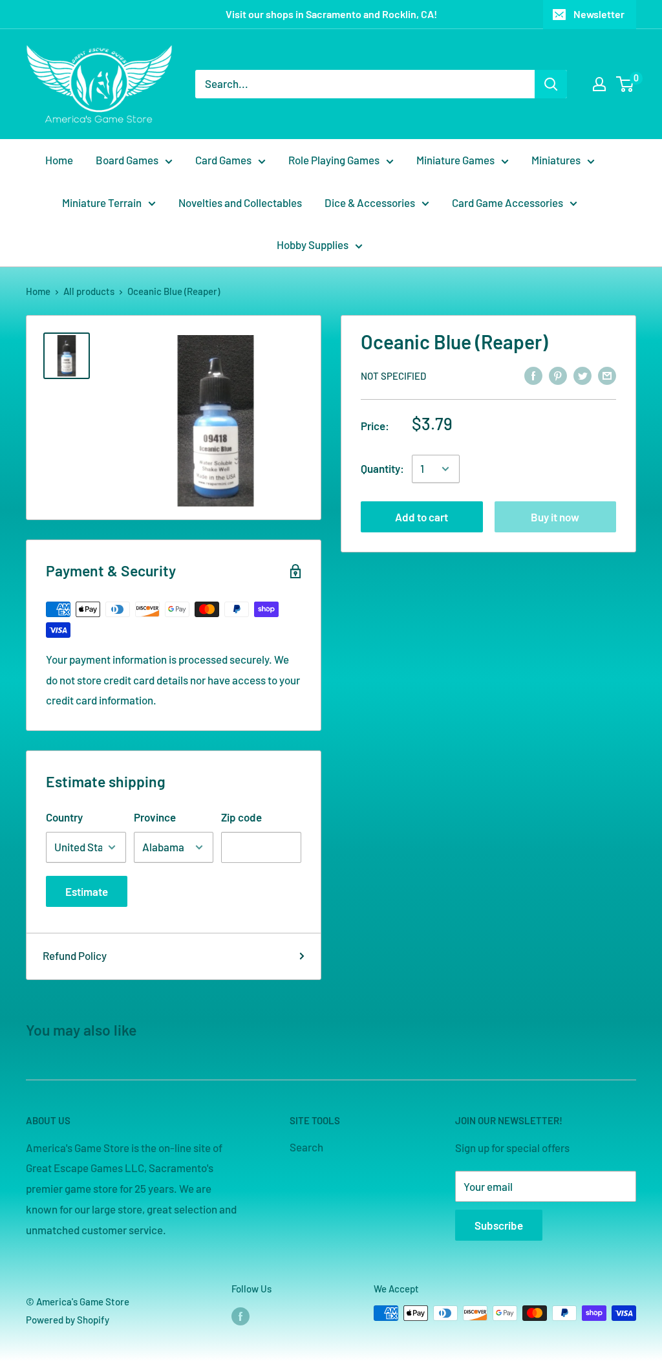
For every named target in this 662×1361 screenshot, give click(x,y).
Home (59, 159)
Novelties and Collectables (240, 202)
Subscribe (499, 1225)
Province (155, 817)
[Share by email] (607, 374)
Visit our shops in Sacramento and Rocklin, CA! (331, 14)
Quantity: (382, 468)
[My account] (599, 84)
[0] (625, 84)
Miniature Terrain (102, 202)
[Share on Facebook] (533, 374)
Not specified (393, 376)
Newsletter (599, 14)
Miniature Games (455, 159)
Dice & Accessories (370, 202)
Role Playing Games (333, 159)
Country (64, 817)
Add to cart (421, 516)
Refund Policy (75, 955)
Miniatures (556, 159)
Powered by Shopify (67, 1319)
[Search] (551, 84)
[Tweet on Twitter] (582, 374)
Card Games (223, 159)
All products (88, 291)
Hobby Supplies (312, 244)
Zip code (241, 817)
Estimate (86, 891)
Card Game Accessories (507, 202)
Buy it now (555, 516)
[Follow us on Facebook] (240, 1315)
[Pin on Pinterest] (558, 374)
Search (306, 1146)
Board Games (127, 159)
